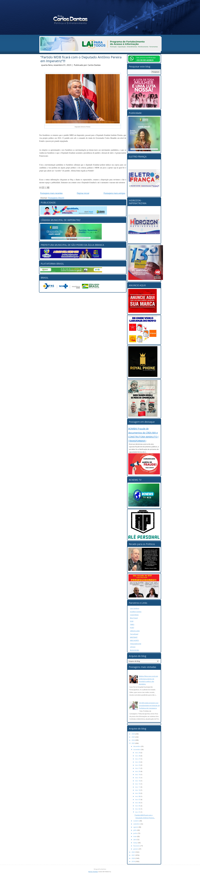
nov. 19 (138, 774)
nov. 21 (138, 768)
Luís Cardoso (134, 608)
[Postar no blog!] (43, 187)
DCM (131, 621)
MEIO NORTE (134, 640)
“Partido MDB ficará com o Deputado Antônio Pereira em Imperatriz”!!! (81, 59)
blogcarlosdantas (100, 869)
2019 (133, 861)
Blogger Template (93, 871)
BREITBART (134, 637)
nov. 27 (138, 759)
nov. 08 (138, 796)
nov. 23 (138, 765)
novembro (137, 749)
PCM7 (132, 628)
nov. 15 (138, 778)
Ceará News (134, 615)
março (135, 843)
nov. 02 (138, 809)
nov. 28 (138, 756)
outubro (136, 821)
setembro (137, 824)
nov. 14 (138, 781)
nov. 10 (138, 790)
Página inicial (83, 193)
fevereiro (136, 846)
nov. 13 (138, 784)
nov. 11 (138, 787)
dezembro (137, 746)
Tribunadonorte (135, 644)
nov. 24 (138, 762)
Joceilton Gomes (135, 612)
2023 (133, 743)
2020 (133, 858)
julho (135, 830)
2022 (133, 852)
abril (135, 839)
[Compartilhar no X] (45, 187)
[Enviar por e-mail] (40, 187)
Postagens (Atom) (56, 197)
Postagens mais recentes (51, 193)
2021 (133, 855)
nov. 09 (138, 793)
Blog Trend (134, 618)
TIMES (132, 624)
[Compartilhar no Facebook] (48, 187)
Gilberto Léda (135, 631)
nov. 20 (138, 771)
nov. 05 (138, 806)
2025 (133, 737)
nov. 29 (138, 753)
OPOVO (132, 647)
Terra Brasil (134, 634)
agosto (136, 827)
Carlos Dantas (94, 65)
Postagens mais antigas (114, 193)
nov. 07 (138, 799)
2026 (133, 734)
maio (135, 836)
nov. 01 (138, 812)
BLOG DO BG (134, 650)
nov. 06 (138, 803)
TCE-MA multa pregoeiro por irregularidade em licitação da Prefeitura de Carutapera (149, 705)
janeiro (136, 849)
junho (135, 833)
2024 (133, 740)
